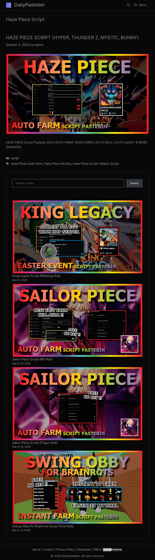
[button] (128, 5)
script (15, 158)
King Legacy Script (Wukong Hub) (36, 276)
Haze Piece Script (85, 164)
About (36, 549)
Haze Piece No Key (57, 164)
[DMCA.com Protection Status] (113, 549)
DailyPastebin (29, 5)
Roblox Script (109, 164)
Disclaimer (84, 549)
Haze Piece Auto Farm (27, 164)
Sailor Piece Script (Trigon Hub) (35, 443)
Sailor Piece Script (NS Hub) (32, 359)
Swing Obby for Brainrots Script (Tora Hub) (42, 526)
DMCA (97, 549)
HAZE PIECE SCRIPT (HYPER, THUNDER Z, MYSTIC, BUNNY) (72, 37)
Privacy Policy (65, 549)
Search (134, 183)
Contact (48, 549)
